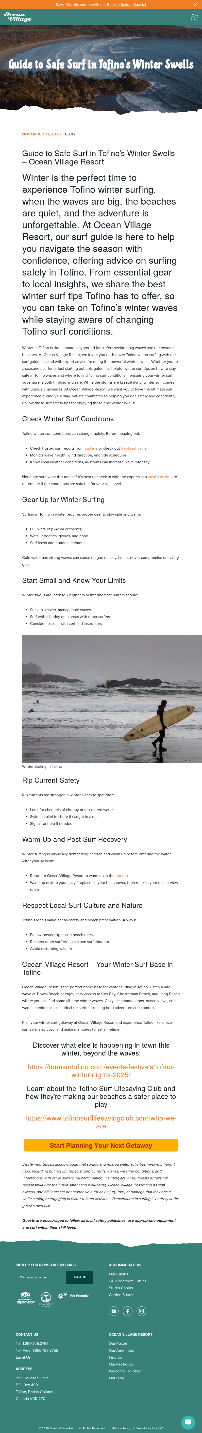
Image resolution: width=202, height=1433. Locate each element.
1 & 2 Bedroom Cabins (127, 1281)
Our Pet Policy (121, 1364)
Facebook (128, 1311)
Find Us (115, 1357)
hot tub (122, 875)
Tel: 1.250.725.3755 (32, 1343)
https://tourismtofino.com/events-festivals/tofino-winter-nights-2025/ (101, 1070)
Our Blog (116, 1378)
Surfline (91, 448)
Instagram (141, 1311)
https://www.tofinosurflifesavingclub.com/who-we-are (101, 1121)
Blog (70, 134)
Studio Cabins (121, 1288)
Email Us (23, 1357)
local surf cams (133, 448)
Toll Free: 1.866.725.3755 (37, 1350)
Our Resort (118, 1343)
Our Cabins (118, 1274)
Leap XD (157, 1428)
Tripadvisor (25, 1299)
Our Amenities (121, 1350)
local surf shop (160, 476)
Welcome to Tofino (125, 1371)
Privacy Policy (121, 1428)
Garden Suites (121, 1294)
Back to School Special (126, 4)
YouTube (114, 1311)
